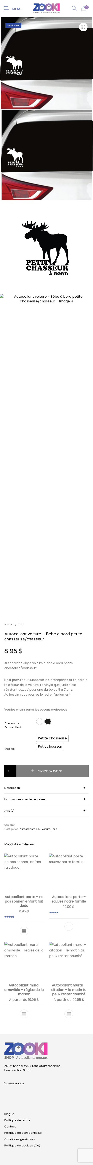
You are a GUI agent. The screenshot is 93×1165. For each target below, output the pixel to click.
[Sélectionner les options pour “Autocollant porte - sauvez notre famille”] (68, 926)
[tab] (46, 788)
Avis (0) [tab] (9, 811)
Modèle (10, 749)
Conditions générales (19, 1139)
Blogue (9, 1114)
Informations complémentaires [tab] (24, 799)
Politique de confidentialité (23, 1133)
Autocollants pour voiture (35, 829)
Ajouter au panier (50, 770)
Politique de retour (17, 1120)
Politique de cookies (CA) (22, 1145)
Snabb (27, 1070)
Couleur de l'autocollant (13, 725)
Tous (21, 624)
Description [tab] (12, 788)
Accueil (8, 624)
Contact (10, 1126)
